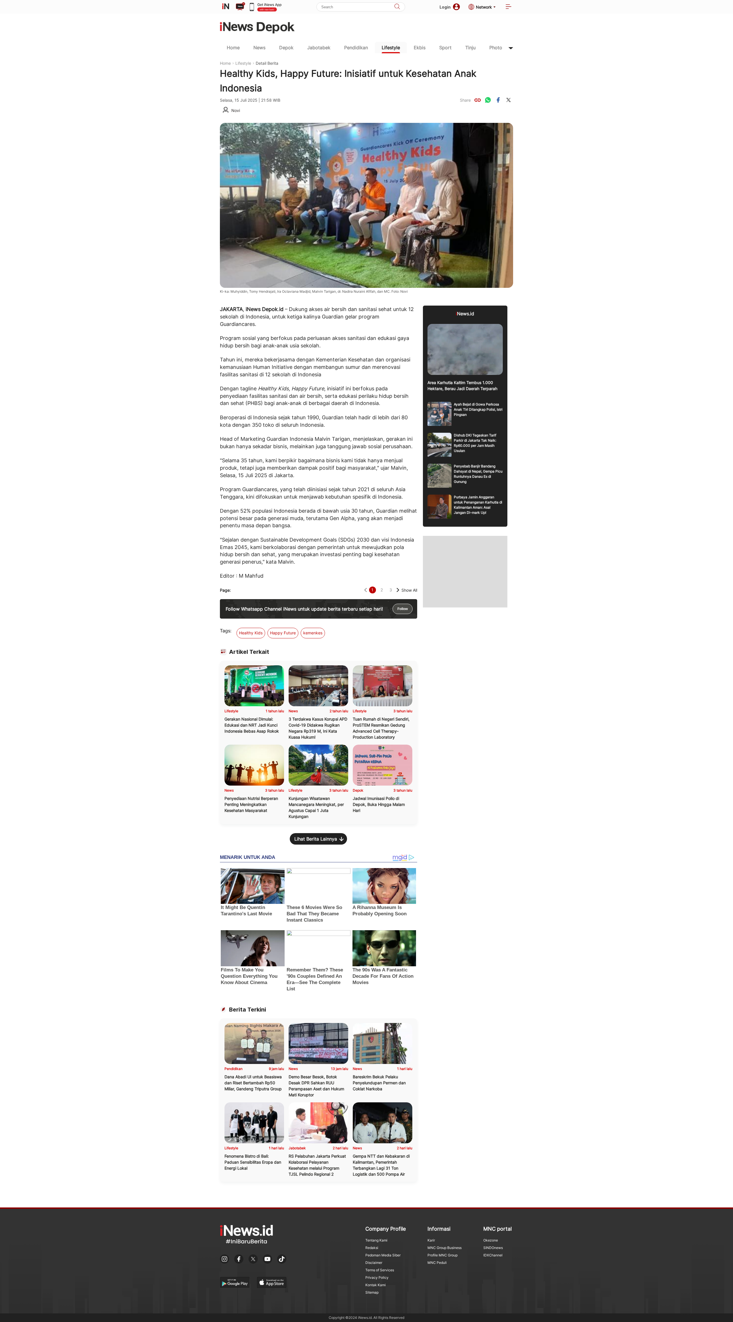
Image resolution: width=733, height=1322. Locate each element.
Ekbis (419, 47)
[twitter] (508, 100)
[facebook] (498, 100)
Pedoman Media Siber (383, 1255)
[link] (477, 100)
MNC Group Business (444, 1248)
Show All (409, 590)
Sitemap (372, 1292)
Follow (402, 609)
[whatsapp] (487, 100)
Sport (445, 47)
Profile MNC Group (442, 1255)
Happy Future (283, 632)
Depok (286, 47)
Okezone (490, 1240)
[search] (397, 7)
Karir (431, 1240)
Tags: (225, 631)
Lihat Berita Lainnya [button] (315, 839)
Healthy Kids (251, 632)
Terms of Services (379, 1270)
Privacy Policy (377, 1277)
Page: (225, 590)
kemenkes (312, 632)
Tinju (470, 47)
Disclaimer (373, 1262)
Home (233, 47)
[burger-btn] (508, 7)
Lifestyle (391, 47)
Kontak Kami (375, 1285)
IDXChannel (493, 1255)
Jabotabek (318, 47)
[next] (398, 590)
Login (445, 7)
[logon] (225, 7)
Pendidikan (356, 47)
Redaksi (371, 1248)
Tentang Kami (376, 1240)
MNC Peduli (437, 1262)
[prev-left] (365, 590)
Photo (495, 47)
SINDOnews (493, 1248)
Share (465, 100)
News (259, 47)
